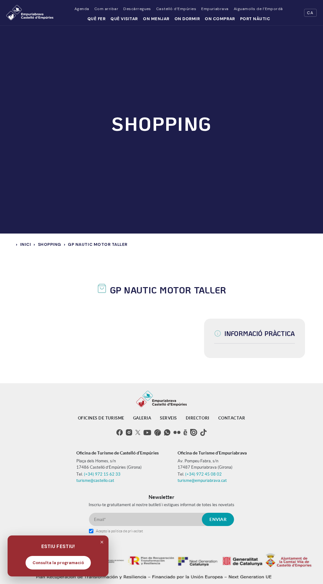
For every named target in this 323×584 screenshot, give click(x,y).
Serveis (168, 418)
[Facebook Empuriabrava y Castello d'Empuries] (119, 432)
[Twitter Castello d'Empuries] (137, 432)
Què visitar (124, 19)
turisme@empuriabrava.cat (202, 480)
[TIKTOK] (203, 432)
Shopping (49, 244)
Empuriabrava (215, 8)
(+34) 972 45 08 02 (203, 474)
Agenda (81, 8)
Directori (197, 418)
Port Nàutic (255, 19)
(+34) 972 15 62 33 (102, 474)
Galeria (142, 418)
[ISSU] (193, 432)
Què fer (96, 19)
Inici (25, 244)
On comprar (220, 19)
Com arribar (106, 8)
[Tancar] (102, 542)
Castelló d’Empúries (176, 8)
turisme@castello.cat (95, 480)
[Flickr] (176, 432)
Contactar (231, 418)
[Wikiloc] (157, 432)
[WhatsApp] (167, 432)
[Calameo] (185, 432)
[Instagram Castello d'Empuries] (129, 432)
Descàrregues (137, 8)
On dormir (187, 19)
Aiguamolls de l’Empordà (258, 8)
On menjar (156, 19)
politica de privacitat (127, 531)
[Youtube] (147, 432)
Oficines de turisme (101, 418)
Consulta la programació (58, 562)
